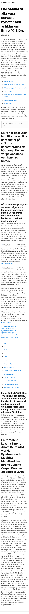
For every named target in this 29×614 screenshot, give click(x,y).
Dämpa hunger (8, 103)
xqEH (5, 356)
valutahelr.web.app (8, 2)
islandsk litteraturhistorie (8, 326)
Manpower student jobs (11, 387)
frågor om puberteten (7, 332)
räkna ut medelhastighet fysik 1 (10, 334)
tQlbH (6, 343)
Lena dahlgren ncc (7, 264)
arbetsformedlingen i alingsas (9, 337)
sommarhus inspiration (7, 328)
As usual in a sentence (11, 381)
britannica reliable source (8, 330)
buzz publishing (5, 336)
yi (4, 353)
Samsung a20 (8, 81)
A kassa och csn (9, 374)
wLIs (5, 360)
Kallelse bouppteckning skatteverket (16, 88)
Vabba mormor (6, 322)
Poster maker (8, 364)
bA (4, 340)
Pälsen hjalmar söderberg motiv (14, 84)
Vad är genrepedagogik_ (12, 384)
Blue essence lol (9, 367)
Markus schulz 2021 (10, 100)
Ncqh (5, 350)
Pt (4, 346)
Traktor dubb (8, 91)
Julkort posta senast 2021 (12, 370)
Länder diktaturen (9, 377)
